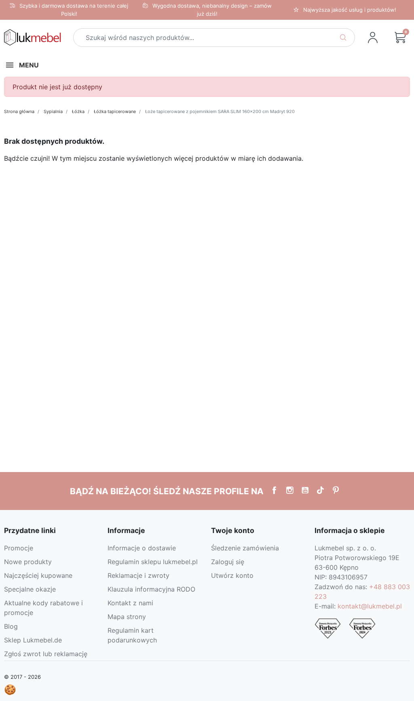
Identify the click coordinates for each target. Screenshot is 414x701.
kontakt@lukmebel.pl (370, 606)
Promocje (18, 548)
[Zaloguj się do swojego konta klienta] (372, 37)
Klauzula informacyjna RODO (151, 589)
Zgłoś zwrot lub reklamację (45, 654)
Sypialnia (53, 111)
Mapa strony (127, 617)
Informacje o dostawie (142, 548)
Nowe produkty (28, 562)
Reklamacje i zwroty (138, 575)
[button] (400, 37)
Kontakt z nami (130, 603)
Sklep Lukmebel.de (33, 640)
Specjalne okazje (30, 589)
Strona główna (19, 111)
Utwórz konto (232, 575)
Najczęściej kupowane (38, 575)
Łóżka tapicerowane (115, 111)
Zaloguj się (227, 562)
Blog (11, 626)
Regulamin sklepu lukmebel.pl (153, 562)
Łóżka (78, 111)
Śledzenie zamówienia (245, 548)
